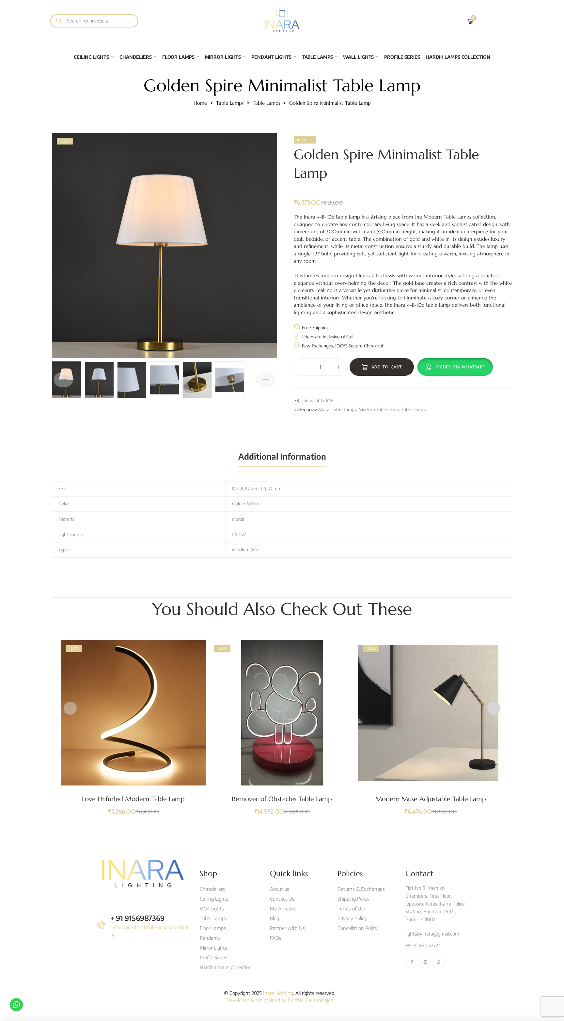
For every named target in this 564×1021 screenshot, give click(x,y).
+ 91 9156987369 (137, 917)
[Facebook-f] (411, 962)
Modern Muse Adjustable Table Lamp (430, 799)
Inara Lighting (278, 993)
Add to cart (386, 366)
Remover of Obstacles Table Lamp (282, 799)
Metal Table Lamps (337, 409)
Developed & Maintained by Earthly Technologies (280, 1000)
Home (200, 103)
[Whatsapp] (438, 962)
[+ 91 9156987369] (101, 925)
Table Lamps (229, 103)
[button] (456, 367)
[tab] (282, 456)
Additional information (282, 456)
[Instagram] (425, 962)
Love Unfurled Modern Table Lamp (133, 799)
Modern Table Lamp (378, 409)
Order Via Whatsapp (460, 366)
